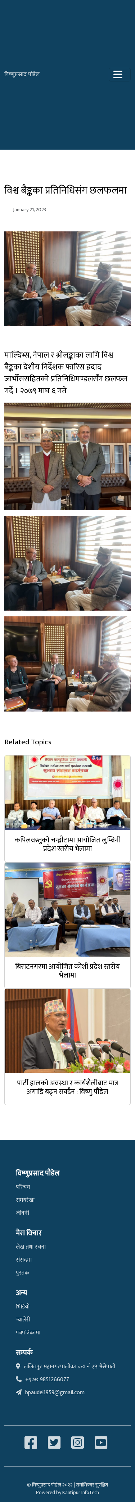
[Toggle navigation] (120, 74)
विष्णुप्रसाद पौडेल (22, 74)
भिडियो (23, 1307)
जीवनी (22, 1213)
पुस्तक (22, 1273)
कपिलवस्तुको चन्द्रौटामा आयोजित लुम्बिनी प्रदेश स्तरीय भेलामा (67, 844)
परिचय (23, 1187)
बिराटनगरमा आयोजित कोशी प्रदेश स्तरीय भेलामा (67, 971)
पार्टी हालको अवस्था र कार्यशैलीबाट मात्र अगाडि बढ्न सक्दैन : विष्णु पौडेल (67, 1087)
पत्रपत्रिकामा (28, 1333)
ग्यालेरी (23, 1320)
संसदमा (24, 1260)
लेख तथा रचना (31, 1247)
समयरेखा (25, 1200)
